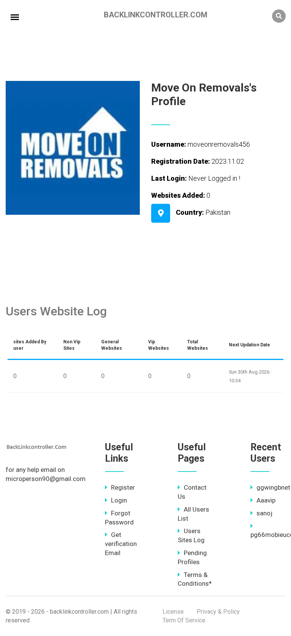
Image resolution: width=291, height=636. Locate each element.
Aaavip (266, 500)
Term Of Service (184, 620)
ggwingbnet (273, 487)
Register (123, 487)
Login (119, 500)
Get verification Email (121, 544)
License (173, 611)
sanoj (264, 513)
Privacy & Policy (218, 611)
